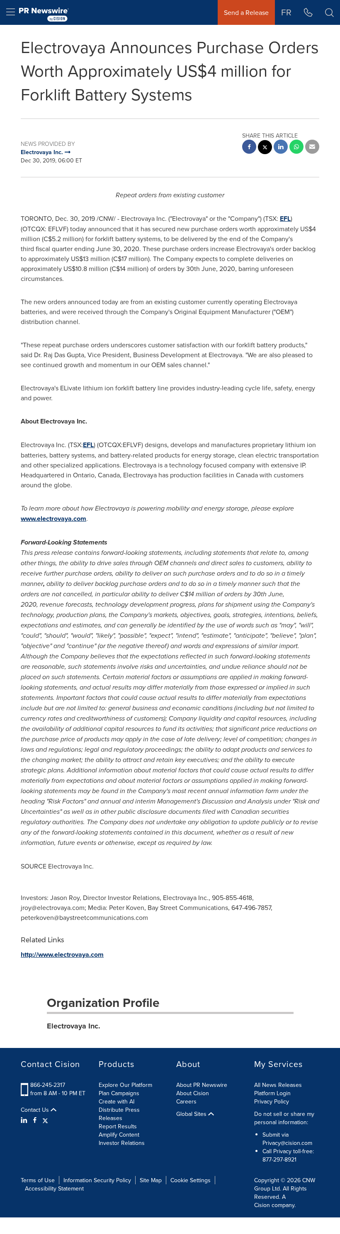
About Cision (192, 1093)
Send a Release (246, 12)
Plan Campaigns (119, 1093)
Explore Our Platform (125, 1085)
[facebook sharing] (249, 148)
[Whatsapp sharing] (296, 148)
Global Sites (192, 1114)
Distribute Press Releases (119, 1114)
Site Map (151, 1180)
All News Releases (278, 1085)
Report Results (118, 1126)
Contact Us (36, 1110)
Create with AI (116, 1101)
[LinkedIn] (25, 1120)
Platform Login (272, 1093)
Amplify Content (119, 1134)
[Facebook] (35, 1120)
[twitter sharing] (265, 148)
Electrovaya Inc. (73, 1026)
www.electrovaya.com (53, 518)
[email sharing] (312, 148)
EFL (285, 218)
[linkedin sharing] (281, 148)
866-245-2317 (47, 1085)
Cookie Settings (190, 1180)
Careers (186, 1101)
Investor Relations (122, 1143)
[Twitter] (45, 1120)
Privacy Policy (271, 1101)
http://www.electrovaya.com (62, 954)
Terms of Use (38, 1180)
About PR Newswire (201, 1085)
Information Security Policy (97, 1180)
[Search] (329, 12)
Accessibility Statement (54, 1188)
